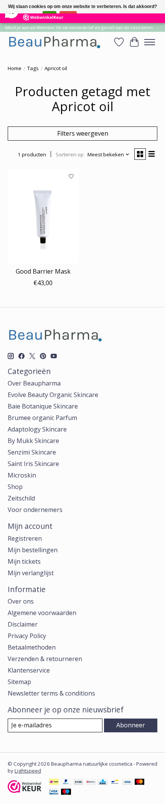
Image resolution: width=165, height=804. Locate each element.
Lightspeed (28, 770)
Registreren (25, 538)
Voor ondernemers (35, 509)
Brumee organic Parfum (42, 417)
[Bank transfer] (79, 782)
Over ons (21, 601)
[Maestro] (66, 792)
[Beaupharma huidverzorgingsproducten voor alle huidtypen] (54, 42)
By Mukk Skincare (33, 440)
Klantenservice (29, 670)
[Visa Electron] (54, 792)
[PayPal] (66, 782)
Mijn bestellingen (33, 550)
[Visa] (127, 782)
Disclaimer (23, 624)
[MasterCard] (140, 782)
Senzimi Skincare (32, 452)
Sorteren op (70, 154)
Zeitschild (21, 498)
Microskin (22, 475)
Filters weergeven (82, 133)
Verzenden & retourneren (45, 659)
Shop (15, 486)
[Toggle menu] (149, 42)
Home (14, 68)
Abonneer (130, 725)
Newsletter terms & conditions (51, 693)
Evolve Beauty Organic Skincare (53, 395)
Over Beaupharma (34, 383)
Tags (33, 68)
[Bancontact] (115, 782)
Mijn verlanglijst (31, 573)
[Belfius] (91, 782)
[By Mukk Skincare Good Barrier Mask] (43, 216)
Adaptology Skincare (37, 429)
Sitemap (19, 682)
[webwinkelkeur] (24, 790)
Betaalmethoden (32, 647)
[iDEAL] (54, 782)
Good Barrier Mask (43, 271)
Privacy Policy (27, 636)
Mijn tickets (24, 561)
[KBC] (102, 782)
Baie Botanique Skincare (43, 406)
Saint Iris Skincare (33, 463)
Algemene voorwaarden (42, 613)
